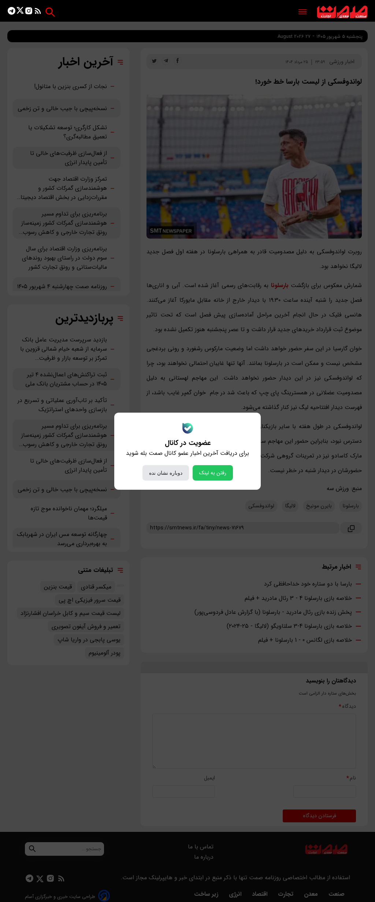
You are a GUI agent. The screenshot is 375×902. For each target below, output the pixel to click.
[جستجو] (49, 11)
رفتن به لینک (212, 473)
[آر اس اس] (37, 12)
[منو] (302, 12)
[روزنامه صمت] (342, 12)
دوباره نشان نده (165, 473)
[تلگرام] (11, 12)
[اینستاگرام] (28, 12)
